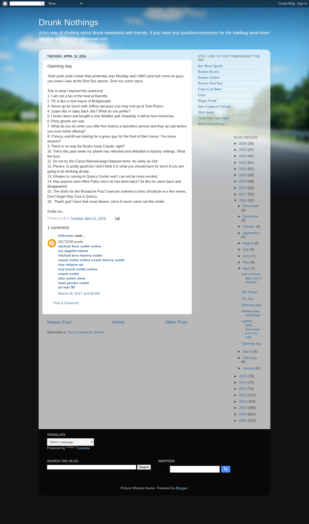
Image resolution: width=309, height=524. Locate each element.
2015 (243, 376)
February (250, 358)
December (251, 206)
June (247, 256)
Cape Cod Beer (210, 89)
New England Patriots (214, 106)
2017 (243, 194)
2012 (243, 395)
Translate (83, 448)
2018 (243, 188)
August (248, 243)
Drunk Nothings (68, 22)
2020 (243, 175)
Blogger (182, 488)
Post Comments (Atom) (86, 332)
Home (118, 322)
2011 (243, 401)
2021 (243, 169)
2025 (243, 143)
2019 (243, 181)
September (251, 233)
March (248, 351)
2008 (243, 420)
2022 (243, 162)
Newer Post (59, 322)
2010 (243, 408)
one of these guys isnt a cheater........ (252, 280)
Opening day (251, 305)
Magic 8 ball (207, 101)
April (247, 268)
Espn (202, 95)
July (246, 249)
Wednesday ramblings (251, 313)
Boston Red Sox (210, 83)
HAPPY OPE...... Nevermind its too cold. (251, 329)
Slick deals (206, 112)
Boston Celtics (209, 77)
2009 (243, 414)
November (251, 216)
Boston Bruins (208, 72)
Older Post (176, 322)
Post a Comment (66, 303)
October (249, 226)
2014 (243, 382)
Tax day (248, 298)
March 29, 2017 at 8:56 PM (79, 293)
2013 (243, 389)
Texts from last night (213, 118)
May (246, 262)
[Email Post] (116, 218)
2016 (243, 200)
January (249, 368)
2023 (243, 156)
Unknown (66, 236)
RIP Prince (250, 292)
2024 (243, 150)
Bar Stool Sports (210, 66)
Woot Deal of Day (211, 124)
